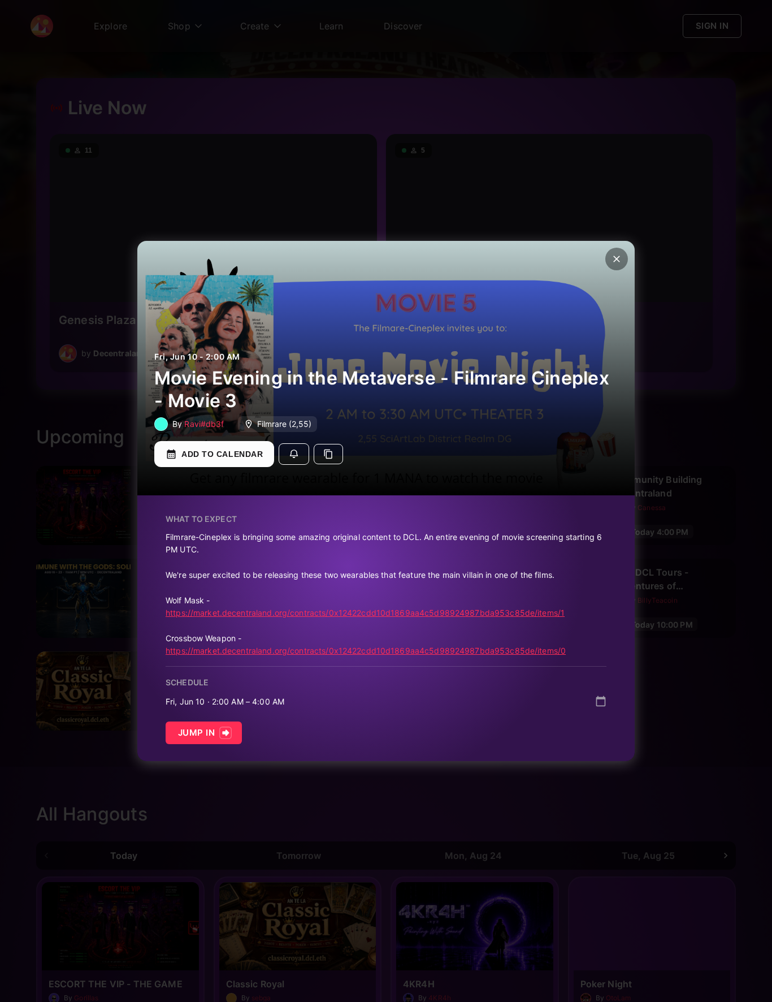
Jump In (196, 732)
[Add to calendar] (600, 701)
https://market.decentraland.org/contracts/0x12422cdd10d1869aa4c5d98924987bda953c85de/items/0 (366, 650)
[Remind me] (294, 454)
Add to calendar (222, 454)
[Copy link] (328, 454)
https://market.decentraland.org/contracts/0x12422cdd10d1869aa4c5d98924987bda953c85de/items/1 (365, 612)
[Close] (616, 259)
